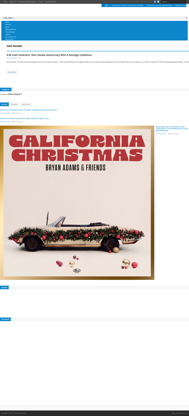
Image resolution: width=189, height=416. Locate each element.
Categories (3, 94)
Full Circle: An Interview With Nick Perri (148, 5)
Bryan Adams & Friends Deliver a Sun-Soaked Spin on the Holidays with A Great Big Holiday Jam (172, 129)
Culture (7, 34)
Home (5, 1)
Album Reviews (10, 29)
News (7, 27)
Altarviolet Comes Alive (171, 5)
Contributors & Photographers (27, 1)
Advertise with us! (50, 1)
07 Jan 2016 (13, 58)
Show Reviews (10, 32)
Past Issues (9, 39)
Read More (12, 72)
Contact (40, 1)
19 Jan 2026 (6, 113)
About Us (12, 1)
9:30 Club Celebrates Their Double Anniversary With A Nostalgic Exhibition (49, 55)
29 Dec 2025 (6, 122)
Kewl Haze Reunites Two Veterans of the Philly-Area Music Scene (24, 118)
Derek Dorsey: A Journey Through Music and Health (116, 5)
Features (8, 24)
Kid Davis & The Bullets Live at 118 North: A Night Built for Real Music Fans (28, 110)
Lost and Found (10, 37)
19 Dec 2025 (162, 134)
